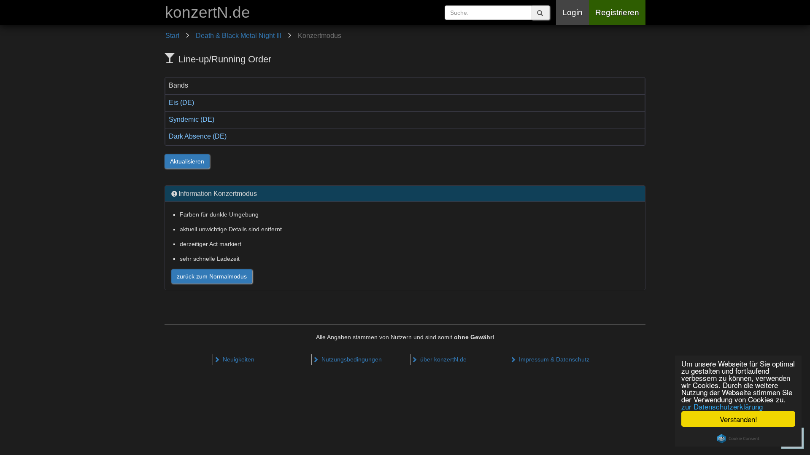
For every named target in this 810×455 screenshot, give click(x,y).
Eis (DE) (181, 102)
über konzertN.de (442, 359)
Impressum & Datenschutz (553, 359)
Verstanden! (738, 419)
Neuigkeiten (237, 359)
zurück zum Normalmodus (212, 276)
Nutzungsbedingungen (351, 359)
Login (572, 12)
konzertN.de (207, 12)
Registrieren (617, 12)
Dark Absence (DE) (198, 136)
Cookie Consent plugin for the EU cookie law (738, 438)
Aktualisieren (187, 161)
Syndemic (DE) (191, 119)
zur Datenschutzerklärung (722, 406)
